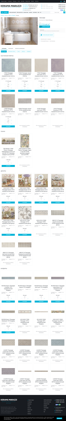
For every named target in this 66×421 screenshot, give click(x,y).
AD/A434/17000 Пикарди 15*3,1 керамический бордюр (24, 322)
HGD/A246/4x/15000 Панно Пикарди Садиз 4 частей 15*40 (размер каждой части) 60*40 (24, 151)
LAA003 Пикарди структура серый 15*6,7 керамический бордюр (41, 352)
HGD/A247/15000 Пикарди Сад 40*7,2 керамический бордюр (57, 322)
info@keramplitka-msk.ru (59, 410)
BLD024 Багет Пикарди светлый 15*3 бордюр (41, 286)
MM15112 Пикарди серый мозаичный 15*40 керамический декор (58, 223)
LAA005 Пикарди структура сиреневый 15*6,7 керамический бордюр (8, 381)
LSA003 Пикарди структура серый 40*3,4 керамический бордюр (58, 381)
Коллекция (4, 48)
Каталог (6, 15)
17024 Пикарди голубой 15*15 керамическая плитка (8, 74)
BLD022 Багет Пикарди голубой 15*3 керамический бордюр (8, 288)
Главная (2, 15)
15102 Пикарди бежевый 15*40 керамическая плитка (57, 110)
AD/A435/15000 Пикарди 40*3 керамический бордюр (41, 322)
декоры (23, 51)
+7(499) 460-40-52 (61, 8)
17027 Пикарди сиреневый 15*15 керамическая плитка (57, 74)
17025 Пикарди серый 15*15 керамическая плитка (24, 74)
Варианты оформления (19, 48)
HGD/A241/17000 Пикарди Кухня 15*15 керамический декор (8, 189)
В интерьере (10, 48)
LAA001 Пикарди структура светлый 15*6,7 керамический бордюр (8, 352)
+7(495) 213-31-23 (61, 4)
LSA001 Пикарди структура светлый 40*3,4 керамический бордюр (25, 381)
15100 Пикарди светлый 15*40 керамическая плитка (41, 110)
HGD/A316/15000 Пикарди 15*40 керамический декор (41, 222)
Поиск (64, 12)
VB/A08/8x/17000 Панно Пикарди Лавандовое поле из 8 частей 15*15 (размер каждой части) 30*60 (8, 151)
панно (18, 51)
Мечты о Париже (12, 15)
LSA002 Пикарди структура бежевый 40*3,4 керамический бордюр (41, 381)
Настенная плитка (11, 51)
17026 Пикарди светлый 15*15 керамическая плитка (41, 74)
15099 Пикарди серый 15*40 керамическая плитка (24, 110)
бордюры (29, 51)
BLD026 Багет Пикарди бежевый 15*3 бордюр (8, 320)
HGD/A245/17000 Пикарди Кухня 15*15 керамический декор (8, 222)
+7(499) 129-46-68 (61, 6)
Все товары (4, 51)
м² (8, 82)
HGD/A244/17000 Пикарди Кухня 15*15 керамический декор (58, 189)
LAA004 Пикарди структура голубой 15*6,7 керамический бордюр (58, 352)
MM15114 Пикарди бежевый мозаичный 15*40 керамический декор (25, 255)
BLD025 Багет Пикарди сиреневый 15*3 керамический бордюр (57, 288)
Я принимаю (59, 418)
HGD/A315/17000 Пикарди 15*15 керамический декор (25, 222)
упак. (8, 86)
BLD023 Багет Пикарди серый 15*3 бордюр (24, 286)
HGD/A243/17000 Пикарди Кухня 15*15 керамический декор (41, 189)
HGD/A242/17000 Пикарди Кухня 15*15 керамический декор (25, 189)
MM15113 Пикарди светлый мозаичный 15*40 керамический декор (8, 255)
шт (8, 161)
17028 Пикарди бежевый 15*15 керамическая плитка (8, 110)
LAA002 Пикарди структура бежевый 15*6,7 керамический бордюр (25, 352)
